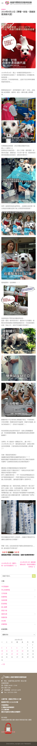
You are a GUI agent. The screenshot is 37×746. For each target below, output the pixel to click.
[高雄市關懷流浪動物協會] (18, 3)
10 (2, 651)
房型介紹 (4, 610)
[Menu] (2, 3)
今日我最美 (5, 586)
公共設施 (4, 593)
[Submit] (34, 576)
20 (17, 654)
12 (12, 651)
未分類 (3, 621)
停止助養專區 (5, 590)
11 (6, 651)
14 (22, 651)
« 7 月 (3, 664)
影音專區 (4, 603)
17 (2, 654)
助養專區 (4, 597)
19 (12, 654)
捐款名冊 (4, 614)
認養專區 (4, 624)
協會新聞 (4, 600)
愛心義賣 (4, 607)
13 (17, 651)
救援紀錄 (3, 9)
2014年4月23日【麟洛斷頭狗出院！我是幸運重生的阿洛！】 (28, 564)
